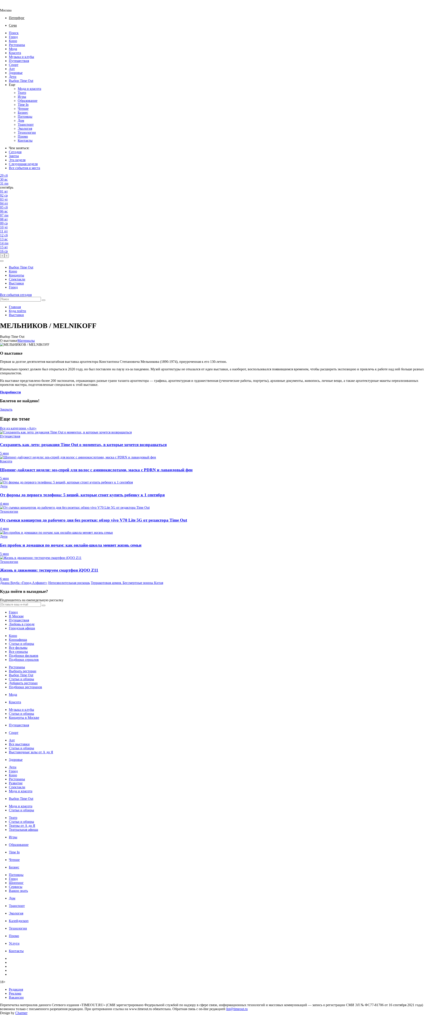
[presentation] (2, 255)
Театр (22, 93)
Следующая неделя (23, 164)
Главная (15, 307)
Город (13, 37)
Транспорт (26, 124)
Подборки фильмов (23, 655)
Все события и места (24, 168)
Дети (12, 77)
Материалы (26, 340)
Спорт (13, 65)
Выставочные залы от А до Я (31, 752)
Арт (12, 69)
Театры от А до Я (22, 825)
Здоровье (16, 73)
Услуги (14, 943)
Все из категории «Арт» (18, 428)
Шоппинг (16, 883)
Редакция (16, 989)
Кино (13, 41)
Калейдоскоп (19, 921)
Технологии (27, 132)
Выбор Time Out (21, 81)
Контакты (25, 140)
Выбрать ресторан (22, 671)
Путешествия (19, 61)
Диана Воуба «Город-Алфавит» (23, 583)
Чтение (23, 108)
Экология (25, 128)
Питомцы (25, 116)
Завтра (14, 156)
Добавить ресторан (23, 683)
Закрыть (6, 409)
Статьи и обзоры (21, 644)
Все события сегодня (16, 295)
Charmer (21, 1013)
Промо (23, 136)
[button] (2, 261)
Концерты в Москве (24, 717)
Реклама (15, 993)
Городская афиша (22, 628)
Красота (15, 53)
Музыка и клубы (21, 57)
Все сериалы (18, 651)
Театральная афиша (23, 829)
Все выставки (19, 744)
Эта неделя (17, 160)
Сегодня (15, 152)
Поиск (14, 33)
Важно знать (18, 891)
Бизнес (23, 112)
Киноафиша (18, 640)
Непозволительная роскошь (69, 583)
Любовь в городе (22, 624)
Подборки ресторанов (25, 687)
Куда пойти (17, 311)
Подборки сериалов (24, 659)
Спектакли (17, 279)
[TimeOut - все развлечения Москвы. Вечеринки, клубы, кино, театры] (9, 6)
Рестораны (17, 45)
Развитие (16, 783)
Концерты (16, 275)
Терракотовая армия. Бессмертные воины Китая (127, 583)
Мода (13, 49)
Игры (22, 97)
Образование (27, 100)
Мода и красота (29, 89)
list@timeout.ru (237, 1009)
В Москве (16, 616)
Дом (21, 120)
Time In (23, 104)
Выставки (16, 283)
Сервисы (15, 887)
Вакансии (16, 997)
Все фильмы (18, 648)
